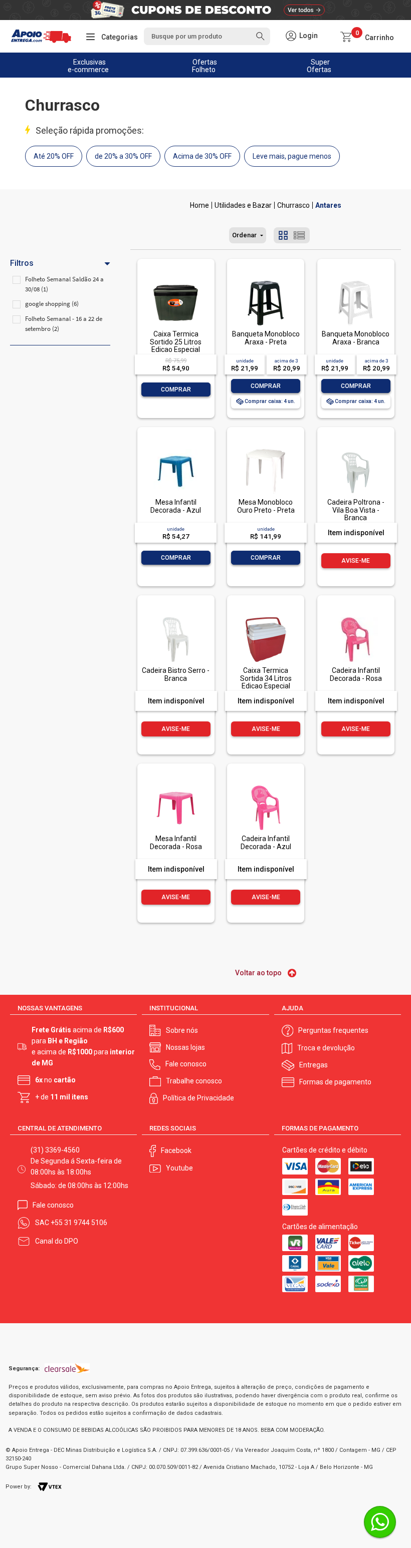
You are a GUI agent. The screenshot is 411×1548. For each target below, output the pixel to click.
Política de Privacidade (198, 1098)
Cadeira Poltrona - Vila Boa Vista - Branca (355, 510)
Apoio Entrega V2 (199, 205)
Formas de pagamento (335, 1082)
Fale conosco (186, 1064)
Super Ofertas (319, 66)
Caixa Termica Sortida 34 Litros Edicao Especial (266, 678)
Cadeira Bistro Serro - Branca (176, 674)
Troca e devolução (326, 1048)
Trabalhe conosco (194, 1081)
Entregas (313, 1065)
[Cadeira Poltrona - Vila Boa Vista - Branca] (355, 450)
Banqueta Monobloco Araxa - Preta (266, 337)
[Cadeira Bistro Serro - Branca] (175, 618)
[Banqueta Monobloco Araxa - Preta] (266, 281)
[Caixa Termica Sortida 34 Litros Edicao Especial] (266, 618)
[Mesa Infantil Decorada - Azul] (175, 450)
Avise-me (355, 560)
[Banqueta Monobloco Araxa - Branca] (355, 281)
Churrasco (293, 205)
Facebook (176, 1150)
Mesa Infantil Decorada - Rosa (176, 842)
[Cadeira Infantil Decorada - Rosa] (355, 618)
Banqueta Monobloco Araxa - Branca (355, 337)
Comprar (176, 389)
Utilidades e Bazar (243, 205)
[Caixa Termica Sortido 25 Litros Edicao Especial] (175, 281)
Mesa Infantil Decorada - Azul (175, 506)
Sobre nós (182, 1030)
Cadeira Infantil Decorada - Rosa (356, 674)
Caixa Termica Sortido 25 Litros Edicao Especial (175, 341)
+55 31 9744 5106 (79, 1223)
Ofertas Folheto (205, 66)
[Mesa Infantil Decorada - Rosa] (175, 786)
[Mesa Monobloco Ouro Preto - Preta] (266, 450)
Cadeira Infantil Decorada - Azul (266, 842)
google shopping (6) (52, 303)
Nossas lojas (185, 1047)
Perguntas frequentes (333, 1030)
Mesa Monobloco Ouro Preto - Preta (266, 506)
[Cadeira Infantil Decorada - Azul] (266, 786)
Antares (328, 205)
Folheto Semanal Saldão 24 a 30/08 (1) (64, 284)
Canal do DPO (56, 1241)
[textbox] (207, 36)
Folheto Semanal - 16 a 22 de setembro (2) (63, 323)
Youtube (179, 1168)
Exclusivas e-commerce (88, 66)
